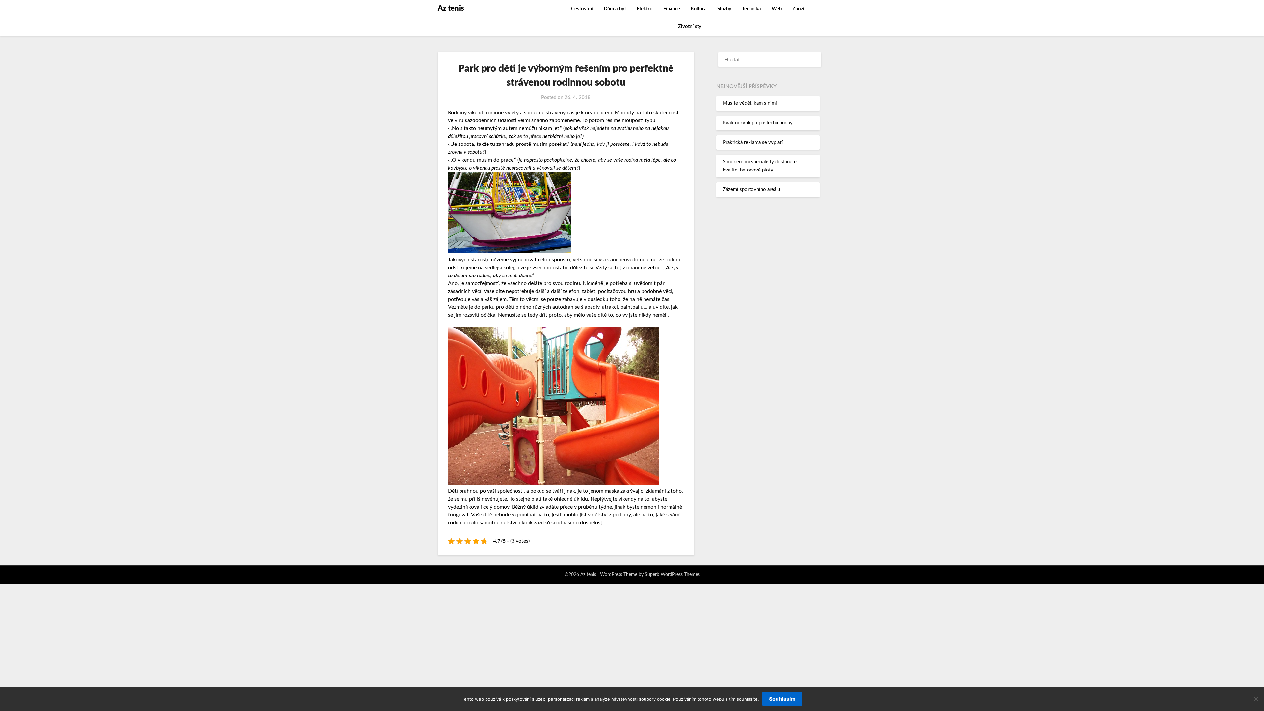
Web (777, 8)
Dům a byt (615, 8)
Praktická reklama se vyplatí (753, 142)
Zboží (798, 8)
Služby (724, 8)
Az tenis (451, 8)
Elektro (645, 8)
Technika (751, 8)
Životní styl (690, 26)
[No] (1255, 699)
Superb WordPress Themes (672, 574)
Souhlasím (782, 699)
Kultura (699, 8)
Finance (671, 8)
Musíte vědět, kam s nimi (750, 103)
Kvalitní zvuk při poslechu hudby (758, 122)
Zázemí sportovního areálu (751, 189)
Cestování (582, 8)
